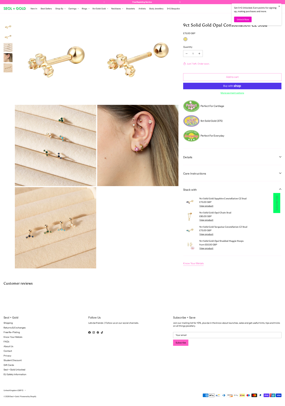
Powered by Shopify (28, 396)
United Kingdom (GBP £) (13, 390)
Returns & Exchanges (15, 327)
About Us (8, 346)
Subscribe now (276, 203)
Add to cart (232, 76)
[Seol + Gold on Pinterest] (98, 332)
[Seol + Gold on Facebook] (89, 332)
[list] (96, 145)
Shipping (8, 322)
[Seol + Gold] (15, 8)
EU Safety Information (15, 374)
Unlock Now (243, 19)
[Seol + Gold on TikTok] (102, 332)
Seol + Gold (14, 396)
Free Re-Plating (12, 332)
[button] (60, 8)
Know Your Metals (193, 263)
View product (206, 205)
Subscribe (181, 342)
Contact (8, 351)
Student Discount (13, 360)
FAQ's (6, 341)
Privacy (7, 355)
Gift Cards (9, 365)
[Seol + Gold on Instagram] (94, 332)
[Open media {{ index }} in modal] (55, 63)
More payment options (232, 92)
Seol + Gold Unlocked (14, 369)
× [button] (279, 6)
